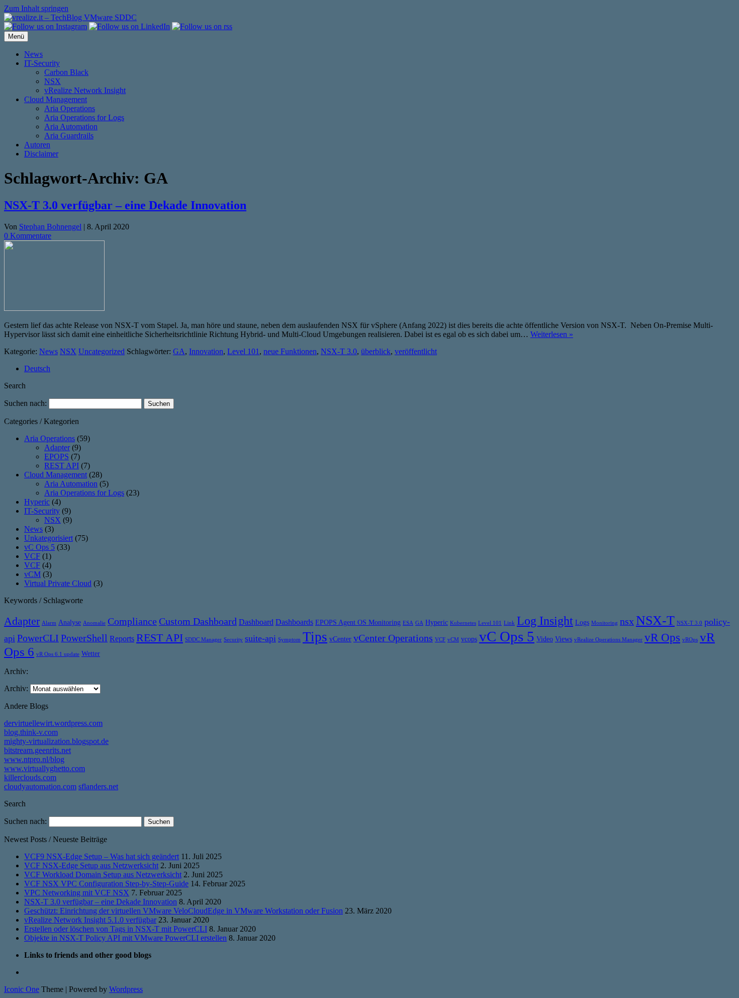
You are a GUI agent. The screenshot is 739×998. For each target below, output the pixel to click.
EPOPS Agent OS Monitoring (358, 622)
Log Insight (545, 620)
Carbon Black (66, 72)
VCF (32, 556)
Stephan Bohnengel (50, 226)
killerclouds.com (30, 777)
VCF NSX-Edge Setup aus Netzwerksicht (91, 865)
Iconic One (21, 989)
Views (563, 639)
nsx (627, 621)
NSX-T (655, 620)
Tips (315, 636)
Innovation (206, 351)
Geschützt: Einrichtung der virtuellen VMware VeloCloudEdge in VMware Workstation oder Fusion (183, 910)
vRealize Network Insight (85, 90)
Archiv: (16, 688)
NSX (52, 81)
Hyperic (37, 501)
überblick (376, 351)
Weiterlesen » (551, 334)
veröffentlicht (416, 351)
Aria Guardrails (69, 135)
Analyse (69, 622)
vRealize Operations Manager (608, 639)
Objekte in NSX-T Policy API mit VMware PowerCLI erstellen (125, 938)
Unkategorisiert (48, 538)
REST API (61, 465)
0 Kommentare (27, 235)
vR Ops (662, 637)
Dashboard (256, 622)
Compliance (132, 621)
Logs (582, 622)
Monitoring (604, 623)
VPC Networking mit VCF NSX (76, 892)
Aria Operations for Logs (84, 117)
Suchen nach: (25, 403)
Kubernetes (463, 623)
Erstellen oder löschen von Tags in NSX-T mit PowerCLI (115, 929)
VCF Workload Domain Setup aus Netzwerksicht (102, 874)
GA (179, 351)
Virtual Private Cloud (57, 583)
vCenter (340, 639)
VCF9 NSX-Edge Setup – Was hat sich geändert (101, 856)
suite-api (260, 638)
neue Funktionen (290, 351)
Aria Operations (69, 108)
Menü (16, 36)
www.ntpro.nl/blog (34, 759)
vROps (690, 639)
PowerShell (84, 638)
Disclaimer (41, 153)
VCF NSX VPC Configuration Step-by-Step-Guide (106, 883)
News (33, 54)
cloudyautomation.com (40, 786)
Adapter (57, 447)
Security (233, 639)
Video (544, 639)
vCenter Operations (393, 638)
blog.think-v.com (31, 732)
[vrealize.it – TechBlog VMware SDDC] (70, 17)
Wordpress (126, 989)
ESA (408, 623)
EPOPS (56, 456)
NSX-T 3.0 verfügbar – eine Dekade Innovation (125, 205)
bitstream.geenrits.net (37, 750)
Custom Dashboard (198, 621)
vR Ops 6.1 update (57, 654)
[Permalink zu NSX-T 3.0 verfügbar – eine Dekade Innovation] (54, 308)
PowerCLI (38, 638)
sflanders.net (98, 786)
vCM (32, 574)
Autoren (37, 144)
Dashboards (294, 622)
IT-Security (42, 63)
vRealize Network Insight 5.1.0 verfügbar (90, 920)
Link (509, 623)
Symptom (289, 639)
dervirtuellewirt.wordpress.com (53, 723)
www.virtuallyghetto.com (44, 768)
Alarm (49, 623)
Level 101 (243, 351)
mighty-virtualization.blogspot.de (56, 741)
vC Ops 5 (39, 547)
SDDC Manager (203, 639)
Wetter (90, 653)
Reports (122, 638)
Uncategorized (101, 351)
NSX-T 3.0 (339, 351)
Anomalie (94, 623)
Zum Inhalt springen (36, 8)
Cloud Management (55, 99)
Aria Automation (71, 126)
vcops (469, 639)
